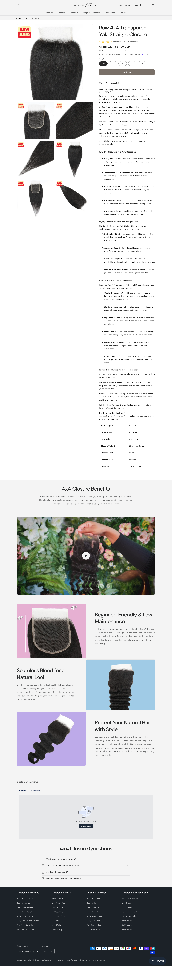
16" (122, 63)
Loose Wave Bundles (25, 912)
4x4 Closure (35, 18)
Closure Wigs (57, 907)
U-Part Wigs (57, 920)
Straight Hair (92, 903)
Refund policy (46, 960)
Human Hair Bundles (130, 898)
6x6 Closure (127, 929)
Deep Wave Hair (93, 907)
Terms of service (71, 960)
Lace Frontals (127, 907)
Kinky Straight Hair (94, 916)
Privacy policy (58, 960)
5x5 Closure (127, 925)
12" (103, 63)
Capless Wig (57, 929)
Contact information (99, 960)
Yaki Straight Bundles (25, 929)
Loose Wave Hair (94, 912)
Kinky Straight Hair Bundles (28, 920)
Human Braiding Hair (130, 912)
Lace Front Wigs (58, 903)
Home (15, 18)
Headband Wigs (58, 916)
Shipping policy (84, 960)
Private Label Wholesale (31, 960)
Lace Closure (23, 18)
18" (132, 63)
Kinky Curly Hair (93, 920)
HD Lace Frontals (129, 916)
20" (142, 63)
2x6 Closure (127, 920)
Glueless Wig (57, 898)
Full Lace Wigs (58, 912)
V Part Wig (56, 925)
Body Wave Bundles (25, 898)
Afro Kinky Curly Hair (25, 925)
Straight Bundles (23, 903)
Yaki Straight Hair (94, 925)
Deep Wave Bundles (25, 907)
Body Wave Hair (93, 898)
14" (113, 63)
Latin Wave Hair (93, 929)
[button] (19, 5)
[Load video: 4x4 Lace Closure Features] (86, 556)
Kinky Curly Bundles (25, 916)
